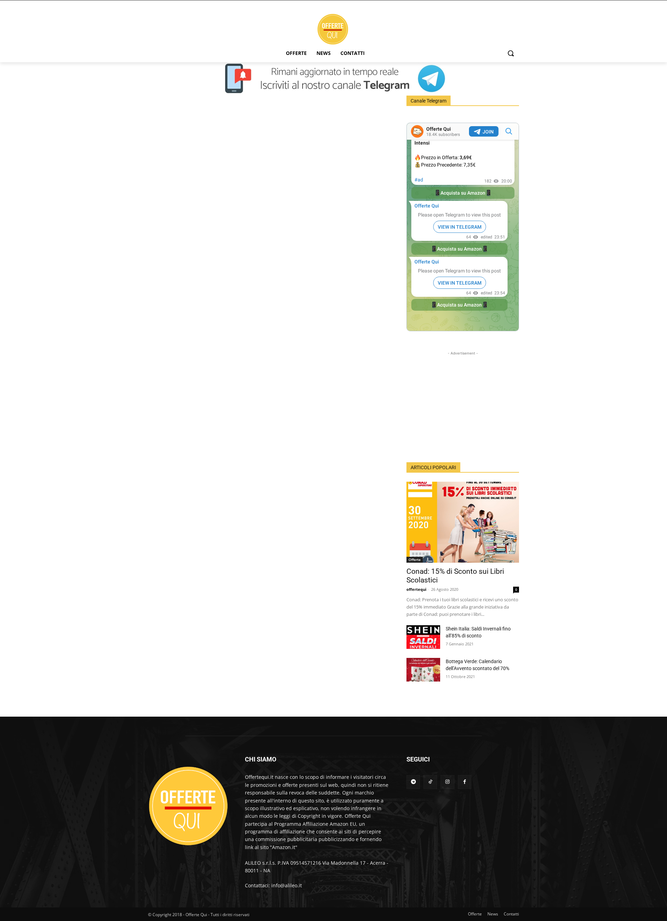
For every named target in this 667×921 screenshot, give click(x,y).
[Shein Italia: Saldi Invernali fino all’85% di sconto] (423, 637)
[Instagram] (447, 782)
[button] (510, 53)
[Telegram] (413, 782)
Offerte (415, 559)
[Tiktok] (430, 782)
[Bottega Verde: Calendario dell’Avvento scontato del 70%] (423, 670)
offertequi (416, 589)
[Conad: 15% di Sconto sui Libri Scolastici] (462, 522)
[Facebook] (464, 782)
